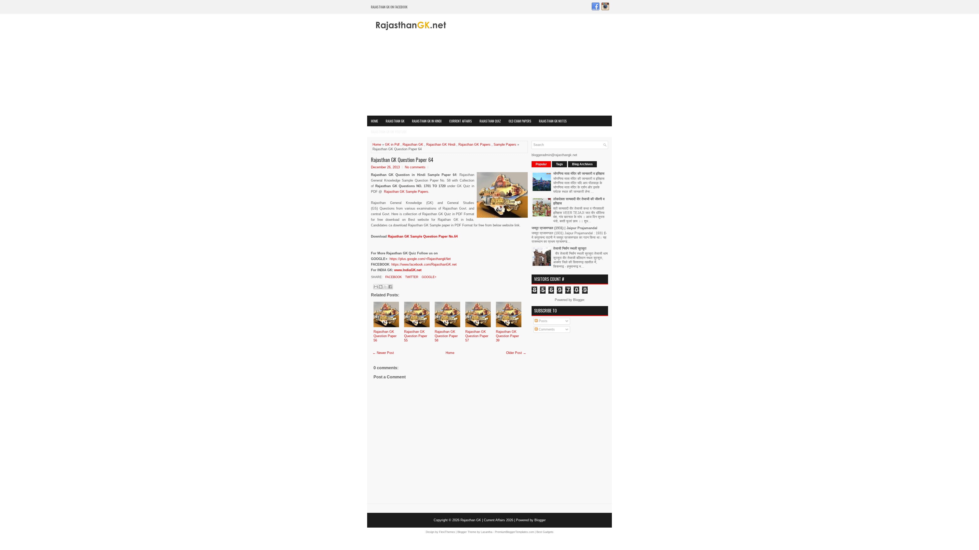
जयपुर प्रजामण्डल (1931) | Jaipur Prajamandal (564, 228)
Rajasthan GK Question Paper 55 (415, 336)
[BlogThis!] (380, 286)
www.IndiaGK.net (407, 270)
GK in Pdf (392, 144)
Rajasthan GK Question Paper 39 (507, 336)
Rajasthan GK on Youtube (389, 131)
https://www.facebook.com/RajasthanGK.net (424, 264)
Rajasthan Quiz (490, 120)
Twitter (411, 277)
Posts (542, 321)
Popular (541, 164)
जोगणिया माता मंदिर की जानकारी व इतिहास (578, 173)
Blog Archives (582, 164)
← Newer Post (383, 353)
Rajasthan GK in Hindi (427, 120)
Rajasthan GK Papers (474, 144)
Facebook (393, 277)
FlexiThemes (447, 531)
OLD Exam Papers (520, 120)
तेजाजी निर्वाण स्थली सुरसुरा (569, 248)
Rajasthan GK (395, 120)
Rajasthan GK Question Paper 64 (402, 159)
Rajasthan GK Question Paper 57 (476, 336)
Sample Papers (505, 144)
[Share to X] (385, 286)
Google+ (428, 277)
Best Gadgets (544, 531)
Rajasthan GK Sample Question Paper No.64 (423, 236)
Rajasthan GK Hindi (440, 144)
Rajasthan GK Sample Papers (406, 192)
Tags (559, 164)
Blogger (578, 300)
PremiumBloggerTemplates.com (514, 531)
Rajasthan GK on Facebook (389, 6)
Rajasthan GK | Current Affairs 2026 (486, 520)
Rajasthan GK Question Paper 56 (384, 336)
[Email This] (375, 286)
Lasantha (486, 531)
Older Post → (516, 353)
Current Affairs (460, 120)
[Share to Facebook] (390, 286)
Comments (546, 329)
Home (374, 120)
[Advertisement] (489, 77)
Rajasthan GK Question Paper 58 (446, 336)
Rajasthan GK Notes (553, 120)
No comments (415, 167)
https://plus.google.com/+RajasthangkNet (420, 259)
